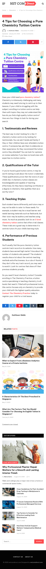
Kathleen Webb (14, 30)
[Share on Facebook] (8, 42)
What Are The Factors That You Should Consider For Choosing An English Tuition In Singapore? (21, 411)
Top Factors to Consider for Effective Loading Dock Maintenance (27, 515)
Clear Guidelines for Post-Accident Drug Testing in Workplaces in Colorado (30, 491)
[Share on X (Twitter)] (20, 42)
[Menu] (3, 3)
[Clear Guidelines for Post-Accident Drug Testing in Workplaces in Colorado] (8, 492)
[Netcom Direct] (23, 3)
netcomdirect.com (36, 562)
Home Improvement (10, 462)
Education (7, 16)
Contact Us (18, 557)
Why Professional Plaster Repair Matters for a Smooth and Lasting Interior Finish (20, 470)
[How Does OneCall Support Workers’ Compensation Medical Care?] (8, 528)
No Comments (28, 34)
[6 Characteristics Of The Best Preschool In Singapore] (23, 382)
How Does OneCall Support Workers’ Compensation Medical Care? (29, 528)
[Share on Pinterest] (33, 42)
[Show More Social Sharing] (42, 42)
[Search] (42, 3)
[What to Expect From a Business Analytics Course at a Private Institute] (23, 346)
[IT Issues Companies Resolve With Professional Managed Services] (8, 504)
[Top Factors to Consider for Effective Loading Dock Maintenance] (8, 516)
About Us (29, 557)
